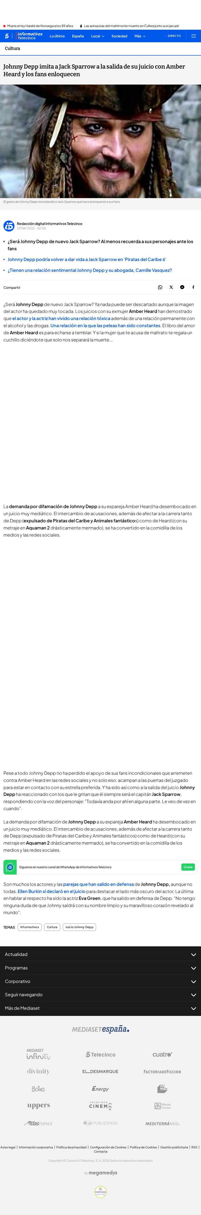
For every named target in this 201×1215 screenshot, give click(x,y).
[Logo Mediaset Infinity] (38, 1054)
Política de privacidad (71, 1147)
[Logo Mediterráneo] (162, 1123)
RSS (194, 1147)
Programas (16, 967)
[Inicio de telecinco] (7, 35)
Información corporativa (36, 1147)
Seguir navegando (24, 994)
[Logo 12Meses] (162, 1106)
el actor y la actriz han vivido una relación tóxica (61, 318)
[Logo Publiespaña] (100, 1123)
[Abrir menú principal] (193, 35)
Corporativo (17, 981)
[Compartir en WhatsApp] (160, 287)
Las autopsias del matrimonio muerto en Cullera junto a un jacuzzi (131, 26)
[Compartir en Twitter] (171, 287)
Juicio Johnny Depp (79, 927)
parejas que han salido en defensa (99, 884)
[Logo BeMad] (162, 1089)
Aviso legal (7, 1147)
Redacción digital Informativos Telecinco (49, 223)
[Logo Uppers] (38, 1106)
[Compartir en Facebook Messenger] (182, 287)
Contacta (100, 1151)
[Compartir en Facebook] (193, 287)
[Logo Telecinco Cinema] (100, 1106)
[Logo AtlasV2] (38, 1123)
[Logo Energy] (100, 1089)
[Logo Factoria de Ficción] (162, 1072)
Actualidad (16, 954)
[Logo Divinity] (38, 1072)
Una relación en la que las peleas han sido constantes (105, 325)
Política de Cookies (143, 1147)
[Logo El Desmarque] (100, 1071)
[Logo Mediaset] (100, 1032)
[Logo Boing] (38, 1089)
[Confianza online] (101, 1196)
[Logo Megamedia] (103, 1173)
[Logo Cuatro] (162, 1054)
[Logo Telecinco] (100, 1054)
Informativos (29, 927)
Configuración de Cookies (108, 1147)
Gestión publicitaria (174, 1147)
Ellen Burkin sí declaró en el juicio (52, 891)
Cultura (12, 48)
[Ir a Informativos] (29, 36)
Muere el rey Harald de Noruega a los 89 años (40, 26)
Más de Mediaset (22, 1008)
